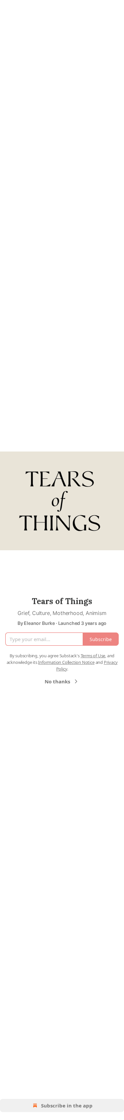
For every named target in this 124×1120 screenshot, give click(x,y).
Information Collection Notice (66, 662)
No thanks (57, 681)
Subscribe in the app (67, 1105)
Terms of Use (93, 656)
